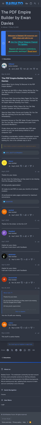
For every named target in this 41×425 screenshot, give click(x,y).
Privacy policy (17, 422)
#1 (38, 74)
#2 (38, 171)
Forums (3, 394)
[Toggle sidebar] (38, 3)
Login (2, 404)
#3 (38, 220)
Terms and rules (6, 422)
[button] (3, 4)
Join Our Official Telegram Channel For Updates (24, 43)
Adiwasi (5, 27)
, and (13, 152)
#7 (38, 333)
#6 (38, 288)
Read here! (32, 51)
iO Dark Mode (6, 419)
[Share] (35, 75)
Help (24, 422)
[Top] (27, 422)
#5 (38, 265)
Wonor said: (6, 293)
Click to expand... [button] (20, 311)
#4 (38, 242)
